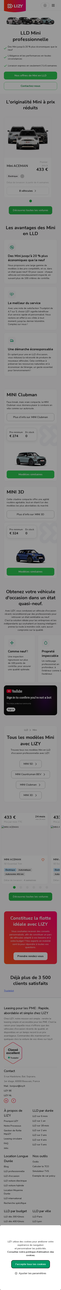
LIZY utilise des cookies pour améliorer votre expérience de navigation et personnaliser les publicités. (30, 1248)
